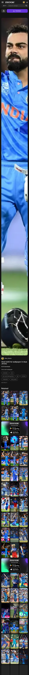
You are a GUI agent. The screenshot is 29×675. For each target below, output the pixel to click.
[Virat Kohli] (5, 398)
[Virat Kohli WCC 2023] (23, 398)
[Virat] (23, 489)
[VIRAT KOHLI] (5, 626)
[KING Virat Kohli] (5, 595)
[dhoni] (23, 535)
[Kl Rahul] (5, 519)
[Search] (26, 5)
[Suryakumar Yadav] (14, 641)
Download (18, 11)
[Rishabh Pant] (5, 489)
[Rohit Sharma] (23, 504)
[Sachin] (5, 580)
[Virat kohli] (14, 398)
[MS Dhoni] (23, 443)
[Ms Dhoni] (14, 489)
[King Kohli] (14, 504)
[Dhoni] (14, 473)
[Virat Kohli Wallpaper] (14, 443)
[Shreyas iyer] (5, 656)
